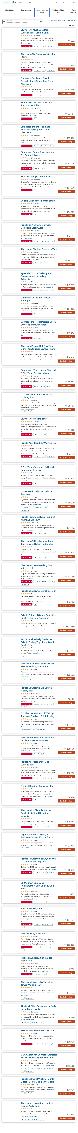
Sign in (73, 2)
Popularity (57, 20)
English (29, 2)
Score (63, 20)
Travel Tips (62, 2)
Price (68, 20)
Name (73, 20)
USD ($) (21, 2)
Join (69, 2)
